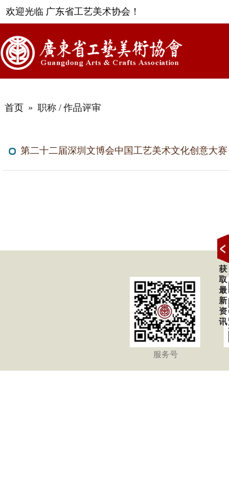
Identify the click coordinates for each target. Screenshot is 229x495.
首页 (14, 108)
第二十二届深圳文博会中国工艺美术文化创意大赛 (124, 150)
